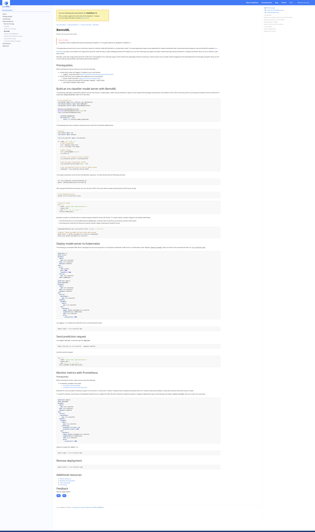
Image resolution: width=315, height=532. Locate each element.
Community (63, 485)
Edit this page (270, 8)
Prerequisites (268, 15)
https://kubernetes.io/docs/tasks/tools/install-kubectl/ (97, 74)
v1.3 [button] (290, 3)
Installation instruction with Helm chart (75, 387)
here (215, 48)
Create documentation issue (275, 10)
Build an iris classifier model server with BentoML (278, 17)
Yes (59, 495)
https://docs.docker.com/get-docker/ (90, 78)
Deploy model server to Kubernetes (274, 20)
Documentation (61, 25)
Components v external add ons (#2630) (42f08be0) (87, 507)
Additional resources (270, 31)
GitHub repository (65, 479)
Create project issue (272, 12)
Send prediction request (271, 22)
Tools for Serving (85, 25)
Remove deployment (270, 29)
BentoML (96, 25)
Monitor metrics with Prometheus (273, 24)
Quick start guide (65, 483)
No (64, 495)
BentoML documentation (67, 481)
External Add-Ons (73, 25)
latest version (85, 18)
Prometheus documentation (71, 385)
